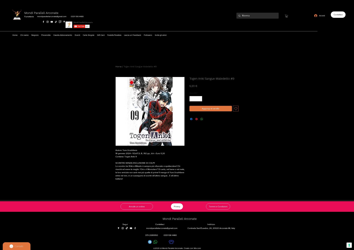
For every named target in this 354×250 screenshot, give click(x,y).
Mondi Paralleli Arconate (41, 13)
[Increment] (200, 98)
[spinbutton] (196, 98)
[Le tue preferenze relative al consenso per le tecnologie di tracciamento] (349, 245)
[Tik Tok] (55, 21)
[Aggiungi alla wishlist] (236, 108)
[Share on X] (207, 119)
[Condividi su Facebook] (191, 119)
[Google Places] (64, 21)
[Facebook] (43, 21)
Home (118, 66)
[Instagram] (47, 21)
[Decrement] (192, 98)
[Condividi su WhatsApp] (201, 119)
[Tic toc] (126, 228)
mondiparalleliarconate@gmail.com (51, 16)
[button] (286, 16)
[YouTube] (51, 21)
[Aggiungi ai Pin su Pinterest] (196, 119)
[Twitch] (60, 21)
